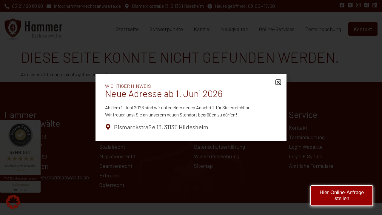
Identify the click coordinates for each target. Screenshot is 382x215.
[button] (13, 202)
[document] (191, 107)
